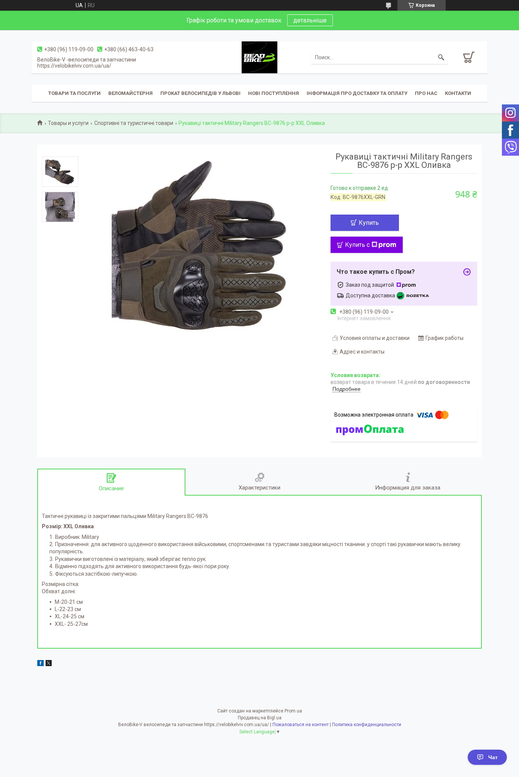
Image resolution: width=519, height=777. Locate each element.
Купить (369, 222)
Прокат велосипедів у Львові (200, 93)
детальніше (310, 20)
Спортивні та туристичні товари (133, 123)
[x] (49, 664)
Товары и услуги (68, 123)
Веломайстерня (130, 93)
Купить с (357, 244)
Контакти (458, 93)
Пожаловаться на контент (300, 724)
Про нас (426, 93)
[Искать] (441, 57)
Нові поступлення (273, 93)
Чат (493, 757)
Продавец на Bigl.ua (260, 717)
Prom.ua (293, 711)
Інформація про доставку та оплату (357, 93)
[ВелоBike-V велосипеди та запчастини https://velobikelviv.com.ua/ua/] (259, 57)
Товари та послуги (74, 93)
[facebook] (40, 664)
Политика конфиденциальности (366, 724)
